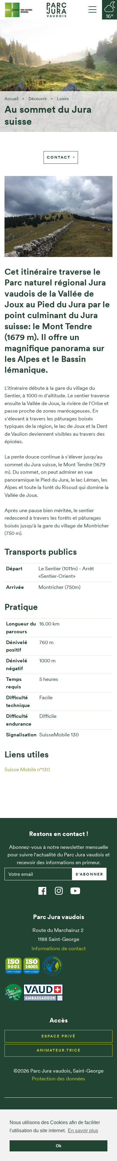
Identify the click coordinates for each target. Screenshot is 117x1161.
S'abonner (89, 874)
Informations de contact (59, 948)
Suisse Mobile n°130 (27, 769)
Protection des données (58, 1078)
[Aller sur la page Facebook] (45, 888)
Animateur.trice (59, 1050)
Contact (59, 157)
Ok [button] (59, 1145)
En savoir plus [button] (83, 1130)
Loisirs (63, 98)
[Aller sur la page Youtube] (78, 888)
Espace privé (58, 1036)
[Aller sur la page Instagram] (61, 888)
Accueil (11, 98)
